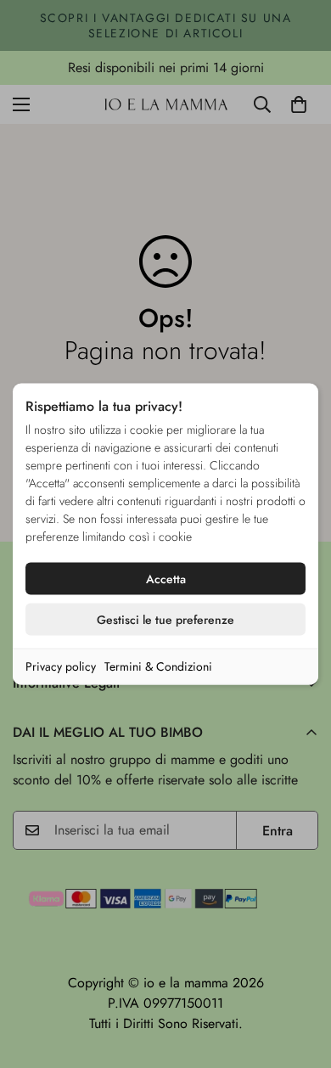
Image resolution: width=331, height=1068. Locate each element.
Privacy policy (60, 666)
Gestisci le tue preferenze (165, 619)
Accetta (166, 579)
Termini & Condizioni (158, 666)
